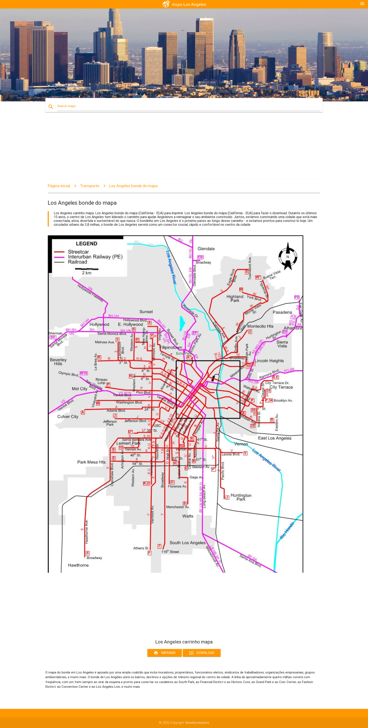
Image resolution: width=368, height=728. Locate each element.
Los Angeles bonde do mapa (133, 186)
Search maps (66, 106)
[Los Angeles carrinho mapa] (175, 572)
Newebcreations (197, 723)
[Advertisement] (175, 149)
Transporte (89, 186)
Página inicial (59, 186)
